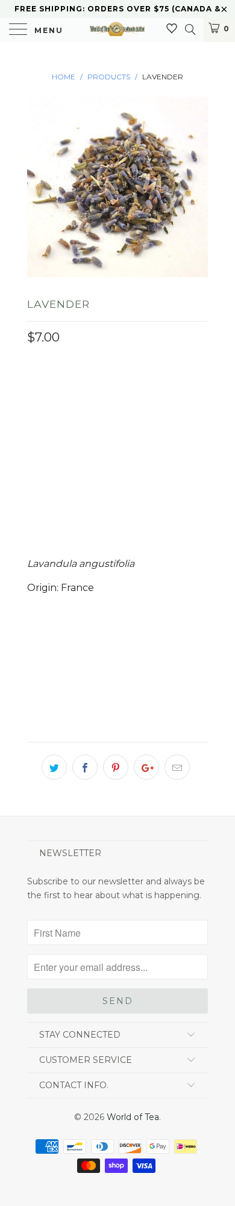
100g (154, 394)
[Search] (189, 29)
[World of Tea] (118, 30)
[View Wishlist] (171, 29)
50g (116, 394)
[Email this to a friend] (177, 767)
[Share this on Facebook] (85, 767)
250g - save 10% (70, 424)
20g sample (61, 394)
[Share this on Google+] (146, 767)
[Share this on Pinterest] (115, 767)
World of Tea (133, 1117)
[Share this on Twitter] (54, 767)
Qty (36, 458)
